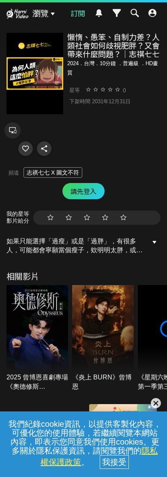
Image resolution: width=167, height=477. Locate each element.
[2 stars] (69, 218)
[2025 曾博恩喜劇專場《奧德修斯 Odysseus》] (37, 338)
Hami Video (17, 14)
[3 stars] (87, 218)
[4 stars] (105, 218)
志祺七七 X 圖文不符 (53, 172)
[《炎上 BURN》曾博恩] (103, 338)
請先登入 (83, 191)
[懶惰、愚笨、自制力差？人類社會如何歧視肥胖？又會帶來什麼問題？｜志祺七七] (25, 148)
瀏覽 (40, 13)
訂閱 (78, 13)
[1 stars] (50, 218)
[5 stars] (123, 218)
